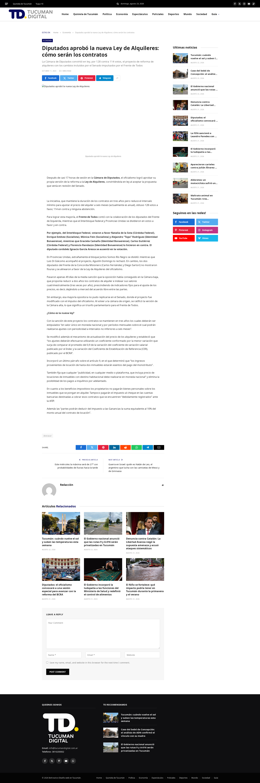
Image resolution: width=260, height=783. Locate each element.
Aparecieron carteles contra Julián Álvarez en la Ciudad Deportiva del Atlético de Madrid (204, 166)
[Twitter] (31, 181)
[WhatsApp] (31, 204)
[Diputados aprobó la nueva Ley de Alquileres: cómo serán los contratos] (103, 119)
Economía (122, 14)
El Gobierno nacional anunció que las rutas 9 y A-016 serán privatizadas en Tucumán (101, 542)
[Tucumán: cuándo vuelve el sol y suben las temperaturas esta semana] (61, 523)
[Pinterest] (31, 196)
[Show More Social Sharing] (117, 78)
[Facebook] (31, 173)
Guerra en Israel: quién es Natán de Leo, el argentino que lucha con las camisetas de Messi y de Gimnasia (133, 468)
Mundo (188, 14)
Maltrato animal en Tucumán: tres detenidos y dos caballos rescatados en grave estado (203, 197)
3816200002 (57, 751)
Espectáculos (140, 14)
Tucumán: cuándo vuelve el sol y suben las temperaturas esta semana (60, 542)
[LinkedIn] (31, 188)
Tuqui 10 (39, 3)
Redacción (66, 484)
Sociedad (201, 14)
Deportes (173, 14)
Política (107, 14)
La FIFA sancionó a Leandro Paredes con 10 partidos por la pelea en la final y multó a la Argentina (204, 135)
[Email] (31, 211)
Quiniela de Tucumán (22, 3)
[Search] (117, 3)
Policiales (158, 14)
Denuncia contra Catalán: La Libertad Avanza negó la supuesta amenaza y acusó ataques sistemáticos (143, 543)
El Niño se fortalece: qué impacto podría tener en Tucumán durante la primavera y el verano (145, 589)
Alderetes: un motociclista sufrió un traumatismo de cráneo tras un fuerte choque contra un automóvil (204, 181)
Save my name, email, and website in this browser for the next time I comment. (90, 662)
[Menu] (6, 3)
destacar (47, 435)
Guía (214, 14)
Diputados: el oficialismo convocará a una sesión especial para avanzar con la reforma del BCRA (59, 589)
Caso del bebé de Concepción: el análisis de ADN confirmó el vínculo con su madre (203, 72)
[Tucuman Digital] (31, 14)
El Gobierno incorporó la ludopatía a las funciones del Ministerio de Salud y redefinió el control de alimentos (102, 589)
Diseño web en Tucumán (70, 777)
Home (65, 14)
